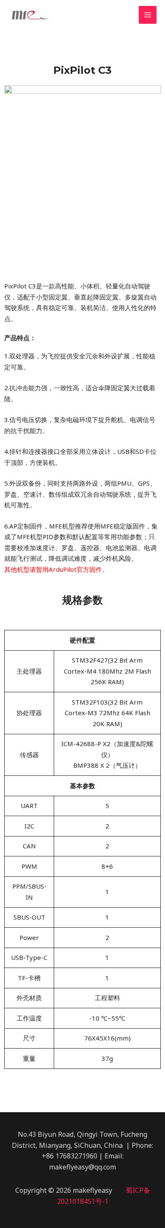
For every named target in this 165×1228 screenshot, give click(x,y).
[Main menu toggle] (148, 15)
